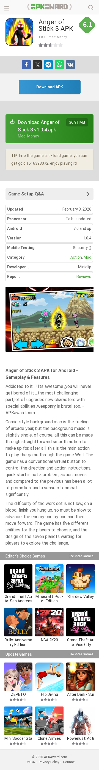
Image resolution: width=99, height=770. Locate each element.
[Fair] (45, 45)
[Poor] (40, 45)
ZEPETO (18, 694)
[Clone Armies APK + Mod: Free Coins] (49, 720)
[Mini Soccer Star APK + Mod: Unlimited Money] (18, 720)
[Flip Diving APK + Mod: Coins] (49, 677)
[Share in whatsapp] (59, 64)
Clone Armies (49, 738)
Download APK (49, 87)
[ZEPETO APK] (18, 677)
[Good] (50, 45)
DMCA (30, 762)
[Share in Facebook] (26, 64)
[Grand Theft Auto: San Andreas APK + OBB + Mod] (18, 578)
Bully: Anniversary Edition (18, 642)
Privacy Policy (49, 762)
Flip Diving (49, 694)
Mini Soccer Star (18, 738)
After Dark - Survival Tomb (80, 694)
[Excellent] (60, 45)
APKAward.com (50, 6)
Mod (87, 257)
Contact (69, 762)
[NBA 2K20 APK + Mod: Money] (49, 622)
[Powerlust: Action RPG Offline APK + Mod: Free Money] (80, 720)
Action (76, 257)
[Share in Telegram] (48, 64)
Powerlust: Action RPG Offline (80, 738)
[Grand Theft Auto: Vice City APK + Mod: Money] (80, 622)
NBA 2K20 (49, 640)
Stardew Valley (80, 596)
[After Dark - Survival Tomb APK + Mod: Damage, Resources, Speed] (80, 677)
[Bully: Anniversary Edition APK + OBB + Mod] (18, 622)
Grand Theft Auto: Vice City (80, 642)
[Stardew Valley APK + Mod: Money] (80, 578)
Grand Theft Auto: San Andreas (18, 598)
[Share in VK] (70, 64)
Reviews (83, 276)
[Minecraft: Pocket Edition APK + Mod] (49, 578)
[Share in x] (37, 64)
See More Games (81, 556)
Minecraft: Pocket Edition (49, 598)
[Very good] (55, 45)
